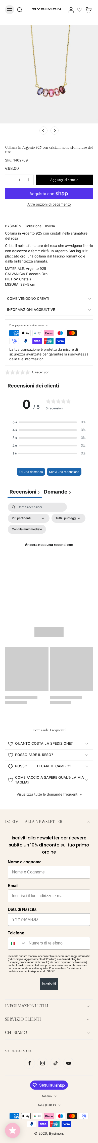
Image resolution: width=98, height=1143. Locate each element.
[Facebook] (29, 1063)
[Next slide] (55, 130)
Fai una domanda (31, 472)
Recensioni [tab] (25, 492)
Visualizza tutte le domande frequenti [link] (47, 794)
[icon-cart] (87, 9)
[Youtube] (68, 1063)
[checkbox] (27, 529)
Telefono (16, 933)
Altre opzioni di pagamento (49, 204)
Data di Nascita (22, 909)
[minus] (10, 180)
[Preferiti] (79, 9)
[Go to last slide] (43, 130)
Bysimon (56, 1133)
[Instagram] (42, 1063)
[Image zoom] (49, 74)
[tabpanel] (49, 550)
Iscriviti (49, 984)
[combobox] (17, 943)
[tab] (57, 492)
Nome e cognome (24, 862)
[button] (64, 180)
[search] (19, 10)
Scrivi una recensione (64, 472)
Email (13, 886)
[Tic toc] (55, 1063)
